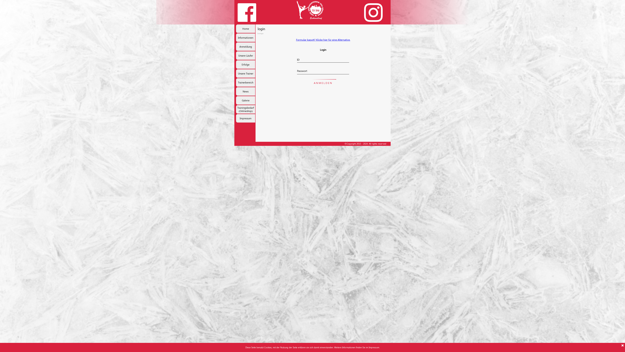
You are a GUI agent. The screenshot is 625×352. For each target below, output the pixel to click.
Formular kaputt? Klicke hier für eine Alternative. (323, 39)
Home (245, 28)
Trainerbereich (245, 82)
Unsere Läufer (245, 55)
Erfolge (246, 64)
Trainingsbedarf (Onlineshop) (245, 109)
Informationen (245, 37)
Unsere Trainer (245, 73)
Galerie (246, 100)
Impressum (245, 118)
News (246, 91)
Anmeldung (245, 46)
